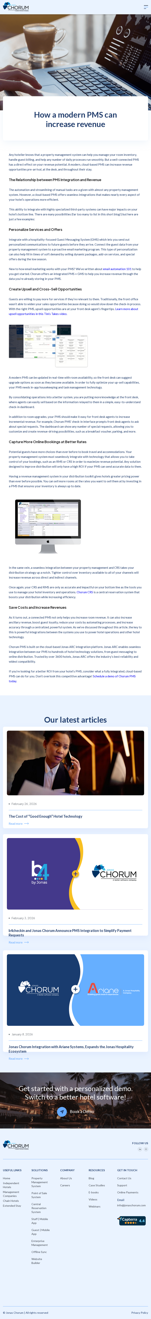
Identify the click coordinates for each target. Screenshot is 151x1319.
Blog (91, 1178)
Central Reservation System (38, 1208)
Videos (93, 1199)
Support (122, 1185)
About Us (66, 1178)
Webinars (94, 1206)
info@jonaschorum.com (131, 1205)
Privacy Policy (139, 1312)
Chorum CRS (85, 592)
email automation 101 (117, 269)
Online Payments (127, 1192)
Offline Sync (39, 1252)
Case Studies (97, 1185)
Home (6, 1178)
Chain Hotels (11, 1200)
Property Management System (39, 1182)
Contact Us (124, 1178)
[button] (146, 7)
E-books (94, 1192)
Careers (65, 1185)
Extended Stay (12, 1205)
